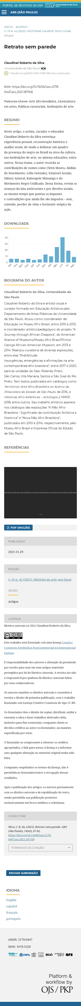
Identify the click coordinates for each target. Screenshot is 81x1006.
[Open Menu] (4, 12)
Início (8, 27)
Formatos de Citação (27, 847)
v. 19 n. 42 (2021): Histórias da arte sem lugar (37, 31)
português (13, 919)
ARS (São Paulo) (24, 12)
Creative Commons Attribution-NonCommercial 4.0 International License (40, 648)
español (11, 906)
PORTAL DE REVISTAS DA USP (23, 5)
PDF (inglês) (20, 527)
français (11, 912)
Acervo (21, 27)
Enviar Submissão (23, 873)
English (11, 900)
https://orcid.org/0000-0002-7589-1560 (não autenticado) (40, 73)
